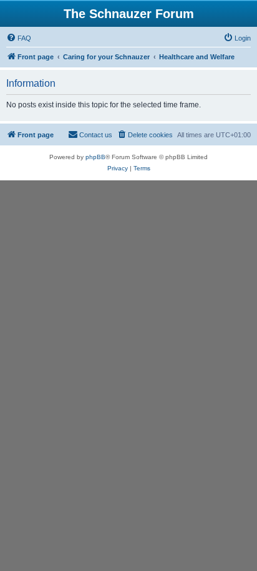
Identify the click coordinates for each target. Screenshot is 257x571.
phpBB (95, 157)
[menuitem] (18, 38)
